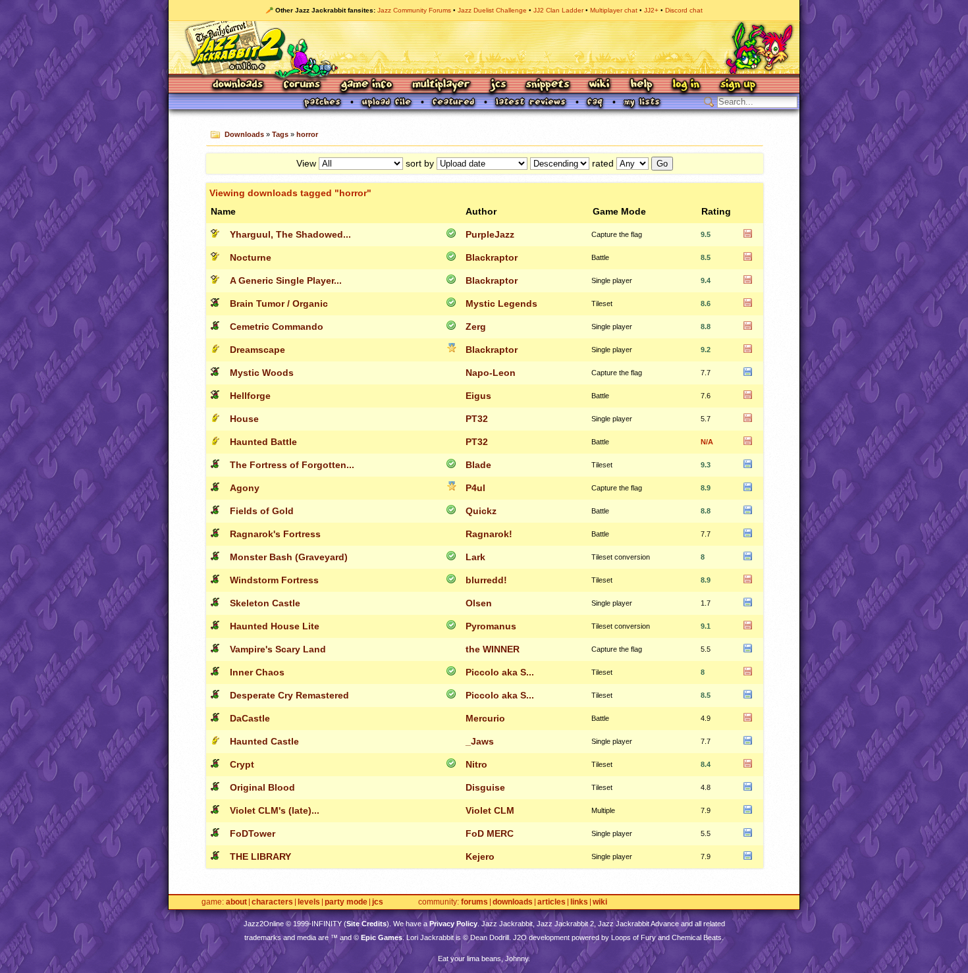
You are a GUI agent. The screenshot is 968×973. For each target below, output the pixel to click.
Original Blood (262, 787)
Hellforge (250, 395)
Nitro (476, 764)
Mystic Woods (262, 372)
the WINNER (493, 649)
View (306, 163)
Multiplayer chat (613, 10)
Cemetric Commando (276, 326)
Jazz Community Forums (414, 10)
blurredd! (486, 580)
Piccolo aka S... (500, 672)
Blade (478, 465)
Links (579, 902)
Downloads (238, 85)
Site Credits (366, 924)
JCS (498, 85)
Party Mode (346, 902)
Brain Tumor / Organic (279, 303)
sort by (420, 163)
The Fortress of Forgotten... (292, 465)
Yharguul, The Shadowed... (290, 234)
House (244, 418)
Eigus (478, 395)
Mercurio (485, 718)
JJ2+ (651, 10)
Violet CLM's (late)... (274, 810)
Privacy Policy (453, 924)
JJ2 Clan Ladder (558, 10)
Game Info (366, 85)
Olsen (479, 603)
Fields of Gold (262, 511)
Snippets (548, 85)
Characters (272, 902)
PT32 (477, 418)
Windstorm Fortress (274, 580)
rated (603, 163)
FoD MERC (490, 833)
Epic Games (381, 937)
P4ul (475, 488)
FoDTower (252, 833)
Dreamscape (257, 349)
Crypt (242, 764)
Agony (244, 488)
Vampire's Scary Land (278, 649)
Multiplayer (440, 85)
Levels (309, 902)
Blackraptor (492, 257)
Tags (280, 134)
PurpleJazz (490, 234)
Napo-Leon (491, 372)
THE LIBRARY (260, 856)
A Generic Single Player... (286, 280)
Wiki (600, 85)
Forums (302, 85)
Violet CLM (490, 810)
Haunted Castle (264, 741)
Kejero (480, 856)
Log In (686, 85)
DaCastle (250, 718)
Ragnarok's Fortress (275, 534)
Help (641, 85)
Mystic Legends (501, 303)
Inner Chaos (257, 672)
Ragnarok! (489, 534)
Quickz (481, 511)
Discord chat (684, 10)
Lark (475, 557)
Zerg (476, 326)
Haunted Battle (263, 441)
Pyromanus (491, 626)
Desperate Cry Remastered (289, 695)
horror (307, 134)
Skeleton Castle (265, 603)
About (236, 902)
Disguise (485, 787)
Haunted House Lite (274, 626)
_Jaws (480, 741)
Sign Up (737, 85)
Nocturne (250, 257)
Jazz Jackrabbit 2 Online (483, 47)
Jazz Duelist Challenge (492, 10)
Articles (551, 902)
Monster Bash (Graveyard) (289, 557)
